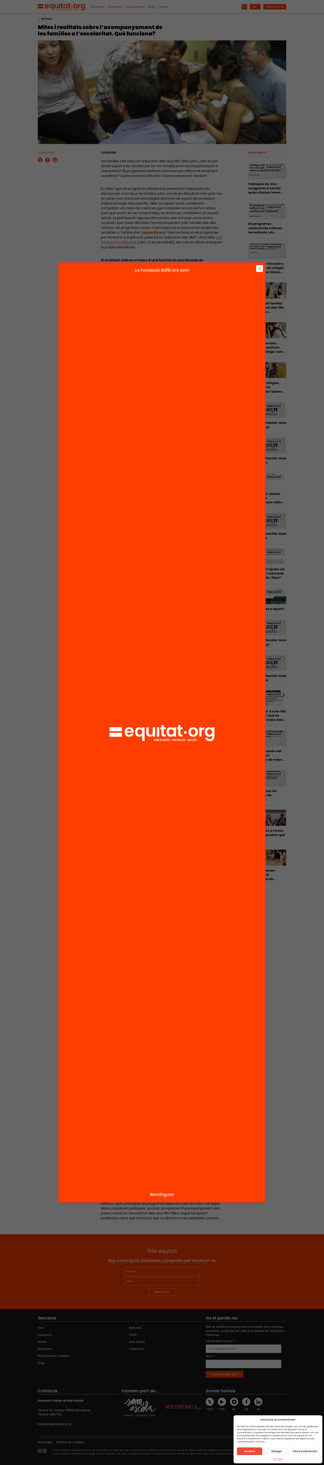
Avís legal (278, 1458)
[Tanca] (259, 268)
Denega (277, 1451)
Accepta (249, 1451)
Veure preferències (305, 1451)
